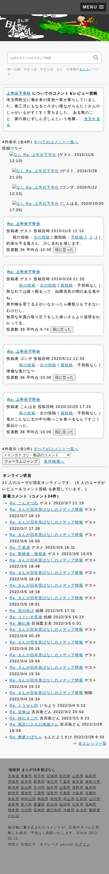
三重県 (39, 793)
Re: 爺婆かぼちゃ (26, 737)
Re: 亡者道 (20, 547)
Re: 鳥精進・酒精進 (28, 554)
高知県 (52, 805)
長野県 (78, 788)
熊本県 (13, 810)
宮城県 (52, 776)
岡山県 (69, 799)
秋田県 (65, 776)
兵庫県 (91, 793)
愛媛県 (39, 805)
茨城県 (13, 782)
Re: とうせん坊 (24, 705)
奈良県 (13, 799)
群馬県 (39, 782)
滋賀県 (52, 793)
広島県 (81, 799)
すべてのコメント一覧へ (56, 142)
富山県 (26, 788)
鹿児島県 (54, 810)
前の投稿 (27, 285)
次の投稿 (42, 237)
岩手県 (39, 776)
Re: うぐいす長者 (26, 617)
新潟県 (13, 788)
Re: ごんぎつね (24, 503)
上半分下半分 (18, 93)
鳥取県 (43, 799)
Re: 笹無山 (20, 712)
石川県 (39, 788)
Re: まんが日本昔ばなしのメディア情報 (46, 509)
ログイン (82, 844)
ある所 (81, 810)
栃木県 (26, 782)
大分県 (26, 810)
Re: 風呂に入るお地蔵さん (34, 724)
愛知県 (26, 793)
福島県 (91, 776)
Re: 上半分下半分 (39, 154)
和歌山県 (28, 799)
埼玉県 (52, 782)
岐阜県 (91, 788)
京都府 (65, 793)
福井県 (52, 788)
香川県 (26, 805)
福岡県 (65, 805)
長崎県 (91, 805)
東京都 (78, 782)
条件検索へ (54, 461)
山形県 (78, 776)
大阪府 (78, 793)
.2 (90, 237)
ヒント (84, 69)
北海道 (13, 776)
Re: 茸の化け (22, 610)
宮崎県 (39, 810)
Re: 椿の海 (20, 623)
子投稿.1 (79, 237)
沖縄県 (69, 810)
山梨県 (65, 788)
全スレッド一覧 (92, 743)
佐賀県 (78, 805)
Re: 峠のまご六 (24, 718)
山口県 (94, 799)
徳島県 (13, 805)
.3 (96, 237)
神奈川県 (93, 782)
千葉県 (65, 782)
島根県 (56, 799)
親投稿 (67, 285)
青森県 (26, 776)
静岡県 (13, 793)
